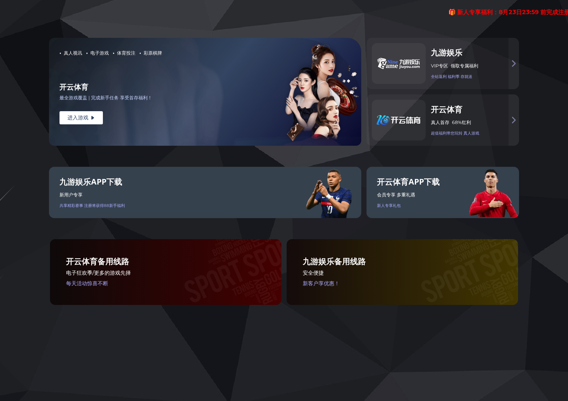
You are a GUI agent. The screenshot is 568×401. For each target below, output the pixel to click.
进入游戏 (81, 117)
